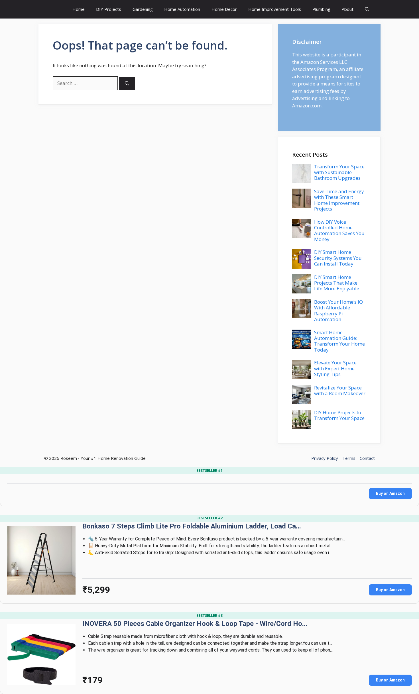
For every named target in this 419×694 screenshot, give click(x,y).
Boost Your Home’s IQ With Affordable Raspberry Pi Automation (338, 310)
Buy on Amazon (390, 493)
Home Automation (182, 9)
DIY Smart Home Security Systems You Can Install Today (338, 258)
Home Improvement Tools (274, 9)
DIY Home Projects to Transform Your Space (339, 415)
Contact (367, 458)
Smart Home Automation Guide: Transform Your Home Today (339, 341)
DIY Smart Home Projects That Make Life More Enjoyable (336, 283)
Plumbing (321, 9)
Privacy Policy (324, 458)
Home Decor (224, 9)
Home (78, 9)
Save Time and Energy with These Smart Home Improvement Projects (339, 200)
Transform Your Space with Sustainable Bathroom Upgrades (339, 172)
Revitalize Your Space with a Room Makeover (339, 390)
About (347, 9)
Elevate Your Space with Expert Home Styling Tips (335, 368)
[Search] (127, 83)
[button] (367, 9)
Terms (348, 458)
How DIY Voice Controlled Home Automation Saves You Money (339, 230)
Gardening (143, 9)
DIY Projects (108, 9)
